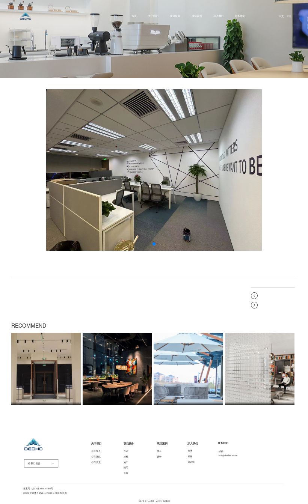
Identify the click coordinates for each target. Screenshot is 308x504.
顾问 (126, 467)
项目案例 (197, 16)
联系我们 (240, 16)
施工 (126, 462)
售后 (126, 473)
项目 (190, 456)
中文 (281, 16)
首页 (134, 16)
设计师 (191, 461)
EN (289, 16)
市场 (190, 451)
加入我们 (218, 16)
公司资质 (96, 462)
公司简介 (96, 451)
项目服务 (175, 16)
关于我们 (153, 16)
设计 (126, 451)
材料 (126, 456)
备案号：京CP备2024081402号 (38, 488)
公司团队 (96, 456)
